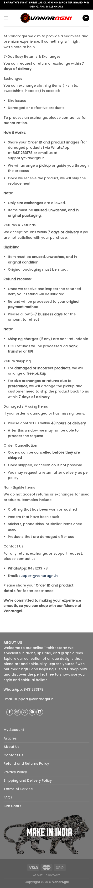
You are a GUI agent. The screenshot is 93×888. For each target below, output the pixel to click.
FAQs (8, 797)
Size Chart (12, 805)
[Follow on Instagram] (17, 712)
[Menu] (6, 17)
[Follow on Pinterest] (32, 712)
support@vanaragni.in (38, 575)
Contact (53, 875)
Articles (10, 738)
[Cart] (86, 18)
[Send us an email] (24, 712)
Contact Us (13, 755)
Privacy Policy (15, 772)
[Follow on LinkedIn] (39, 712)
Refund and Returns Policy (26, 763)
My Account (14, 729)
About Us (12, 746)
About (38, 875)
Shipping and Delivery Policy (28, 780)
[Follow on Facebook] (9, 712)
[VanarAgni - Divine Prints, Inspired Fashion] (46, 18)
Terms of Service (18, 788)
